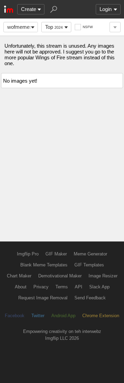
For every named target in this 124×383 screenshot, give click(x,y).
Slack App (99, 286)
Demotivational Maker (60, 275)
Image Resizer (103, 275)
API (78, 286)
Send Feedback (90, 297)
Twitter (37, 315)
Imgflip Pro (28, 253)
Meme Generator (90, 253)
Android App (63, 315)
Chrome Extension (100, 315)
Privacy (41, 286)
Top (54, 27)
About (21, 286)
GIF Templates (89, 264)
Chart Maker (19, 275)
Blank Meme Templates (44, 264)
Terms (61, 286)
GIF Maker (56, 253)
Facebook (14, 315)
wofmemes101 (22, 27)
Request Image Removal (43, 297)
